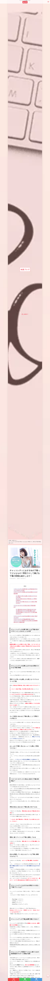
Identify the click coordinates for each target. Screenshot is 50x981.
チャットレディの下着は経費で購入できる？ (24, 619)
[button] (13, 979)
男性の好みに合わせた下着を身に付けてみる (26, 609)
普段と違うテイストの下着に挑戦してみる (25, 610)
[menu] (48, 1)
